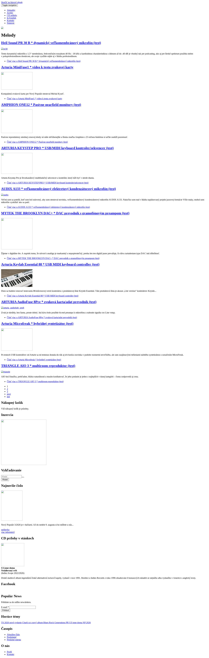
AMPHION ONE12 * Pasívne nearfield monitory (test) (41, 105)
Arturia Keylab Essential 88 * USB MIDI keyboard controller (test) (50, 264)
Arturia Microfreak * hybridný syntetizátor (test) (37, 323)
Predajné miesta (14, 639)
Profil (9, 652)
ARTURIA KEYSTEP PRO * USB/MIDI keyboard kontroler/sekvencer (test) (57, 148)
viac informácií (8, 532)
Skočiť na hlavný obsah (11, 2)
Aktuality (11, 10)
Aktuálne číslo (13, 634)
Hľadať (5, 479)
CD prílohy (12, 15)
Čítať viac (43, 61)
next (9, 394)
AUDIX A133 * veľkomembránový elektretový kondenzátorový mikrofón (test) (58, 189)
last (8, 396)
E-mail (5, 607)
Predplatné (11, 637)
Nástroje (10, 23)
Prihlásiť (5, 610)
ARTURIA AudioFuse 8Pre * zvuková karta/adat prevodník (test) (48, 302)
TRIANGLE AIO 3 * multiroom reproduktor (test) (38, 366)
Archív (10, 13)
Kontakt (10, 20)
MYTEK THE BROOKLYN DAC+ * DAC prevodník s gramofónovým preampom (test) (65, 213)
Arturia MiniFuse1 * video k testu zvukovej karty (37, 67)
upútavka (5, 529)
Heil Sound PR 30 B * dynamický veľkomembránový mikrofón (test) (51, 43)
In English (11, 18)
